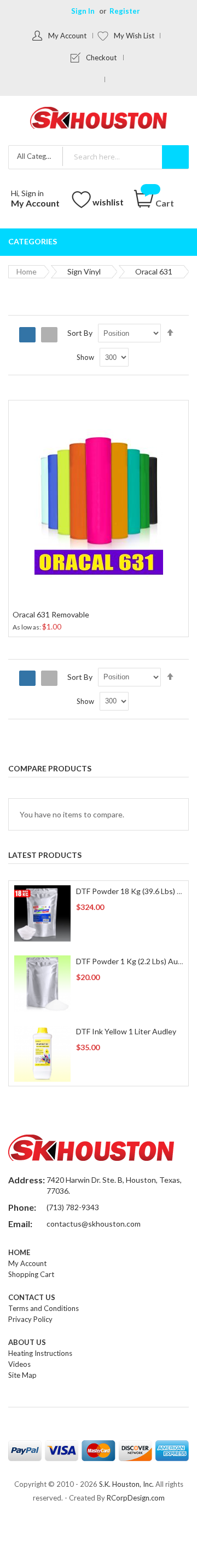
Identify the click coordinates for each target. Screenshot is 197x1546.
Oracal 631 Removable (51, 614)
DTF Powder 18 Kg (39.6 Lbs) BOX (134, 891)
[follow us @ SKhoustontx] (96, 79)
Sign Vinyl (84, 271)
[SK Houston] (98, 119)
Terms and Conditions (43, 1308)
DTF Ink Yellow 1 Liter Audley (126, 1031)
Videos (19, 1364)
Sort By (79, 332)
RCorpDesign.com (136, 1497)
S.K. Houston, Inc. (126, 1484)
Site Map (22, 1375)
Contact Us (31, 1297)
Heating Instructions (40, 1353)
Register (124, 11)
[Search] (175, 157)
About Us (27, 1342)
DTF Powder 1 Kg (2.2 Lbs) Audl (130, 961)
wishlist (108, 202)
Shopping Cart (31, 1274)
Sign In (83, 11)
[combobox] (125, 156)
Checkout (101, 57)
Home (26, 271)
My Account (67, 35)
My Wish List (134, 35)
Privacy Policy (30, 1319)
